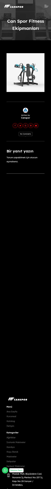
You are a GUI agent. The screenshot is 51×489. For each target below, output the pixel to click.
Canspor (25, 117)
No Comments (25, 134)
